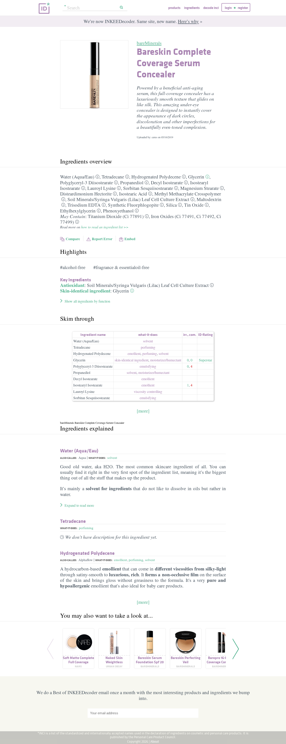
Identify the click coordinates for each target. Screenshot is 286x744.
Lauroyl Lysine (101, 188)
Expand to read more (79, 505)
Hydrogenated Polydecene (156, 177)
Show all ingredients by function (87, 301)
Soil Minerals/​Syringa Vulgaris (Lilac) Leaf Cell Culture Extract (128, 199)
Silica (171, 205)
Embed (129, 238)
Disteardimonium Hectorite (86, 194)
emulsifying (148, 366)
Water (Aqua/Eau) (86, 341)
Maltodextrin (209, 199)
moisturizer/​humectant (165, 360)
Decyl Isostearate (167, 182)
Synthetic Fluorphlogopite (133, 205)
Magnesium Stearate (199, 188)
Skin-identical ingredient (85, 290)
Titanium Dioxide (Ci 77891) (116, 216)
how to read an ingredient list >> (104, 227)
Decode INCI (211, 7)
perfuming (148, 347)
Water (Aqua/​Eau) (77, 177)
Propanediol (131, 182)
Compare (73, 238)
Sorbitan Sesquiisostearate (148, 188)
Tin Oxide (194, 205)
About (154, 741)
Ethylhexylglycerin (78, 211)
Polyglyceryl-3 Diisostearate (86, 182)
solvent (148, 341)
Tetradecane (113, 177)
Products (174, 7)
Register (243, 7)
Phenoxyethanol (118, 211)
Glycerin (196, 177)
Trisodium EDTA (84, 205)
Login (228, 7)
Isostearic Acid (133, 194)
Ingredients (192, 7)
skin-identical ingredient (131, 360)
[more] (143, 411)
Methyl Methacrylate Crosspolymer (187, 194)
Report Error (102, 238)
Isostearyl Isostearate (87, 385)
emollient (134, 353)
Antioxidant (72, 285)
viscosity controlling (148, 391)
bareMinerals (149, 43)
